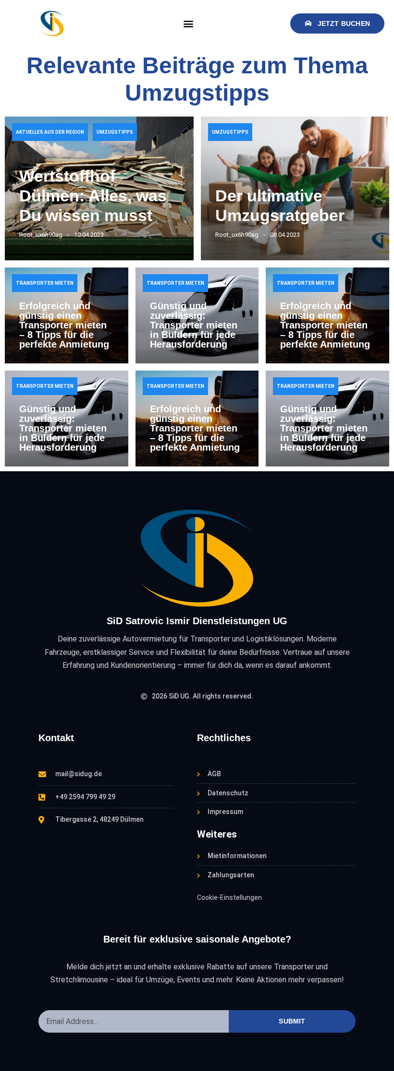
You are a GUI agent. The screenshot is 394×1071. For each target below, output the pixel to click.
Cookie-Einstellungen (229, 897)
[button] (189, 23)
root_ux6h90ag (40, 234)
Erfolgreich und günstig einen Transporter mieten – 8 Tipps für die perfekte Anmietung (64, 325)
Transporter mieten (45, 283)
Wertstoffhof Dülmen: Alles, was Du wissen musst (93, 195)
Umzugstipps (115, 132)
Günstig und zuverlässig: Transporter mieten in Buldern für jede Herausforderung (193, 325)
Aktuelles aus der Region (50, 132)
